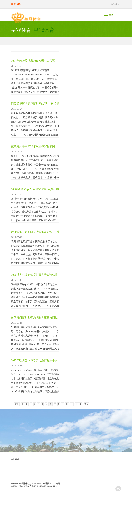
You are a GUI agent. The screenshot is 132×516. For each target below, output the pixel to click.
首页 (17, 404)
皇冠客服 (46, 486)
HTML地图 (55, 483)
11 (72, 404)
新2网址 (53, 486)
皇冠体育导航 (17, 486)
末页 (86, 404)
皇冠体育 (27, 486)
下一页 (78, 404)
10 (67, 404)
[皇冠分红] (26, 18)
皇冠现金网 (37, 486)
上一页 (24, 404)
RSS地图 (45, 483)
